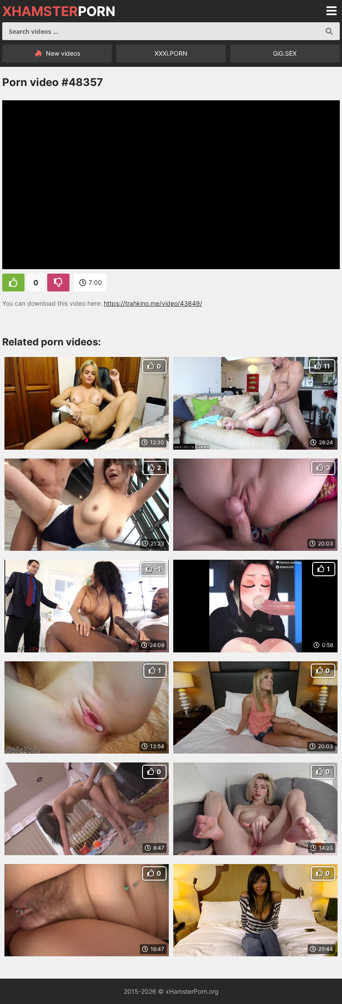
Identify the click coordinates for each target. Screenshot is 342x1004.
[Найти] (329, 31)
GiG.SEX (285, 53)
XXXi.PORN (171, 53)
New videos (62, 53)
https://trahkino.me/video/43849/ (153, 303)
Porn (58, 11)
